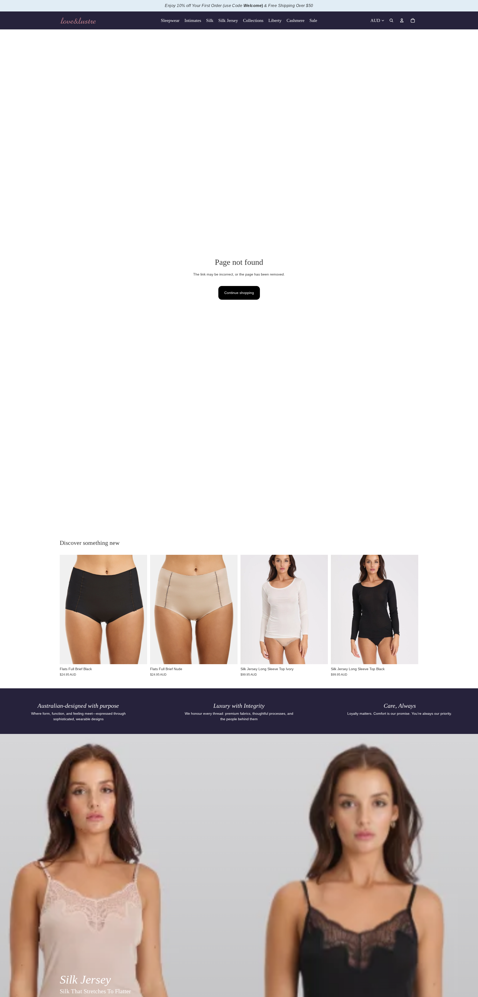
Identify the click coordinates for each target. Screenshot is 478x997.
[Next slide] (230, 609)
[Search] (391, 20)
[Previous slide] (157, 609)
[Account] (401, 20)
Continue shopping (239, 293)
